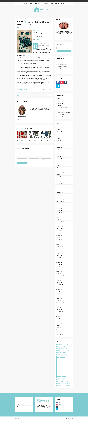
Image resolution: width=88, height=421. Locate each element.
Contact (18, 402)
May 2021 (58, 210)
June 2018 (58, 289)
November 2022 (59, 174)
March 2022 (58, 190)
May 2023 (58, 160)
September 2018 (59, 282)
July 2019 (58, 260)
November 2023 (59, 149)
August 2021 (58, 203)
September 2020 (59, 228)
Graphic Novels (45, 3)
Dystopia (67, 348)
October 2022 (59, 176)
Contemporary (63, 346)
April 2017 (58, 320)
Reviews (30, 3)
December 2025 (59, 129)
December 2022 (59, 172)
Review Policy (59, 103)
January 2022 (58, 194)
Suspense (58, 379)
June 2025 (58, 131)
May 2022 (58, 185)
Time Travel (67, 381)
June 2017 (58, 316)
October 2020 (59, 226)
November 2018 (59, 278)
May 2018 (58, 291)
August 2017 (58, 311)
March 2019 (58, 269)
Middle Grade (59, 360)
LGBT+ (58, 356)
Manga (65, 358)
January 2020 (58, 246)
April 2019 (58, 266)
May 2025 (58, 133)
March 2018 (58, 296)
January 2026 (58, 127)
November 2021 (59, 199)
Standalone (64, 375)
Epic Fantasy (59, 350)
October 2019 (59, 253)
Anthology (22, 89)
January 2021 (58, 219)
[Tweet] (46, 89)
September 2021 (59, 201)
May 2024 (58, 145)
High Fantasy (65, 352)
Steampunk (58, 377)
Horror (25, 89)
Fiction (68, 350)
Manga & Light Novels (55, 3)
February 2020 (59, 244)
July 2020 (58, 233)
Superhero (64, 377)
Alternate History (60, 344)
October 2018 (59, 280)
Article (57, 98)
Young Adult (68, 385)
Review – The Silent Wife (32, 138)
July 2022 (58, 181)
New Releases (37, 3)
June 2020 (58, 235)
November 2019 (59, 251)
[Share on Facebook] (44, 89)
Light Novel (62, 356)
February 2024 (59, 147)
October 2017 (59, 307)
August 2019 (58, 257)
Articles (62, 3)
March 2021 (58, 214)
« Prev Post (18, 95)
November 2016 (59, 332)
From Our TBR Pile (20, 27)
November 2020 (59, 223)
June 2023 (58, 158)
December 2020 (59, 221)
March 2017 (58, 323)
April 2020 (58, 239)
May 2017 (58, 318)
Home (25, 3)
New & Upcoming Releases (62, 112)
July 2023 (58, 156)
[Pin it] (50, 89)
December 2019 (59, 248)
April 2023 (58, 163)
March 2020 (58, 242)
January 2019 (58, 273)
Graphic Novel (59, 352)
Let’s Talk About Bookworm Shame (63, 71)
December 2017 (59, 302)
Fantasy (64, 350)
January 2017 (58, 327)
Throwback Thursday (61, 114)
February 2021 (59, 217)
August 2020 (58, 230)
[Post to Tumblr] (48, 89)
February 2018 (59, 298)
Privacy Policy (19, 408)
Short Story (59, 375)
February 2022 (59, 192)
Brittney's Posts (63, 36)
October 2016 (59, 334)
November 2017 (59, 305)
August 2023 (58, 154)
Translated (59, 383)
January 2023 (58, 169)
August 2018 (58, 284)
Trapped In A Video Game (66, 383)
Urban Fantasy (59, 385)
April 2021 (58, 212)
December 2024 (59, 138)
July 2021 (58, 205)
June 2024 (58, 142)
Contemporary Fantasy (60, 348)
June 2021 (58, 208)
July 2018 (58, 287)
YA (63, 385)
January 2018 (58, 300)
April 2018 (58, 293)
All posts (32, 113)
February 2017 (59, 325)
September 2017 (59, 309)
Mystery (58, 362)
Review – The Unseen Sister (45, 138)
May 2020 (58, 237)
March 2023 (58, 165)
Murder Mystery (65, 360)
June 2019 (58, 262)
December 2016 (59, 329)
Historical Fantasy (60, 354)
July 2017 (58, 314)
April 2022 (58, 187)
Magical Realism (59, 358)
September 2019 (59, 255)
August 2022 (58, 178)
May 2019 (58, 264)
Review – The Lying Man (20, 138)
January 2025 (58, 136)
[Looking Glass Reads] (44, 9)
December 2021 (59, 196)
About (18, 406)
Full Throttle (36, 31)
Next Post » (50, 95)
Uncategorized (59, 116)
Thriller (63, 379)
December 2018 (59, 275)
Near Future (63, 362)
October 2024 (59, 140)
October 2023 (59, 151)
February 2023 (59, 167)
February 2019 (59, 271)
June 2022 (58, 183)
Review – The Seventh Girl (61, 68)
